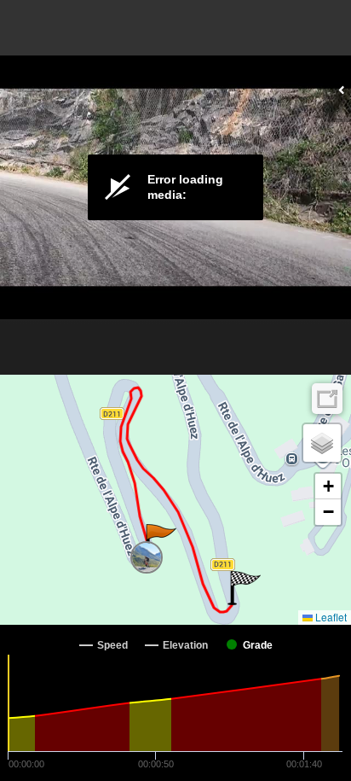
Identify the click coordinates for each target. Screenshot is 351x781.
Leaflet (330, 616)
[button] (159, 541)
